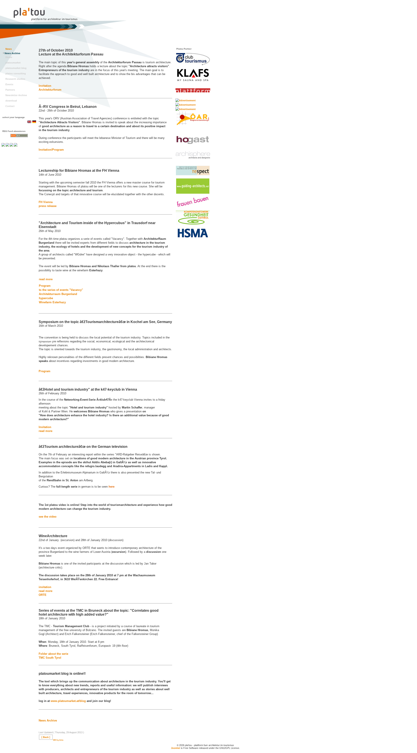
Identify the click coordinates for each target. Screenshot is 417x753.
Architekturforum (50, 89)
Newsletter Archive (16, 95)
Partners (10, 89)
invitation (45, 587)
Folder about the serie (53, 653)
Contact (10, 106)
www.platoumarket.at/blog (68, 701)
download (11, 100)
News (8, 49)
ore (50, 591)
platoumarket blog (15, 68)
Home (8, 57)
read (42, 591)
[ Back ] (45, 737)
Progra (43, 285)
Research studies (15, 79)
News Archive (12, 53)
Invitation (45, 85)
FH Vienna (46, 202)
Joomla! (175, 748)
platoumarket (13, 62)
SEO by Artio (58, 740)
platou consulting (15, 73)
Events (9, 84)
